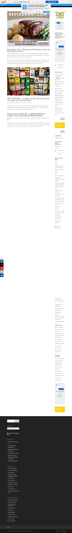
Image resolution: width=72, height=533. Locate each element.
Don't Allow (38, 11)
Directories (58, 298)
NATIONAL (29, 55)
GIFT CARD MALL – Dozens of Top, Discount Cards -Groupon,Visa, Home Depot (28, 99)
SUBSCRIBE (57, 215)
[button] (36, 2)
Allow (46, 11)
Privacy (56, 209)
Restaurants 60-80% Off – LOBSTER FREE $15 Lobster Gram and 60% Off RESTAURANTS (26, 115)
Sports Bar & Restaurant (26, 57)
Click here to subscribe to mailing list (59, 125)
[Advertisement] (60, 253)
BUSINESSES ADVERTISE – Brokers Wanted (60, 179)
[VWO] (28, 12)
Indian (19, 55)
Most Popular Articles (13, 453)
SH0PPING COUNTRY (60, 321)
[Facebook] (2, 261)
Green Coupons (58, 366)
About (56, 163)
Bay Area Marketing (59, 329)
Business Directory (59, 175)
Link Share (57, 369)
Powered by (25, 12)
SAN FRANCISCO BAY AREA (13, 57)
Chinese (40, 53)
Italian (22, 55)
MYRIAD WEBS (58, 371)
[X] (2, 265)
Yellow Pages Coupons (14, 53)
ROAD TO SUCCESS (59, 341)
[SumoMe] (2, 275)
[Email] (2, 272)
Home (8, 527)
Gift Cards (29, 102)
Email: (57, 42)
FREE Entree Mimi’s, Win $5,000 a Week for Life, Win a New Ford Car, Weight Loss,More (59, 201)
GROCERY (57, 206)
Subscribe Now (52, 2)
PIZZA (34, 55)
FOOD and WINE (23, 118)
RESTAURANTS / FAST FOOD (42, 55)
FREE (56, 161)
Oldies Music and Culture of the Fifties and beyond (60, 317)
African (29, 53)
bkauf (10, 118)
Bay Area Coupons (59, 327)
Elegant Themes (17, 531)
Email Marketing (59, 395)
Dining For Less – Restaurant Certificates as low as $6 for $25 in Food (28, 50)
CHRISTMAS (45, 53)
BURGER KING (34, 53)
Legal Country (58, 331)
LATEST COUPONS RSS (13, 433)
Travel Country (58, 347)
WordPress (30, 531)
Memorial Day (58, 88)
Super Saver (58, 345)
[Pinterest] (2, 268)
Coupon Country (59, 361)
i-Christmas (14, 55)
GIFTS (28, 118)
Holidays (9, 55)
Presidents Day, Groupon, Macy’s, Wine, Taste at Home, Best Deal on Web (59, 111)
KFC (26, 55)
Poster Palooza (58, 339)
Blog (56, 173)
